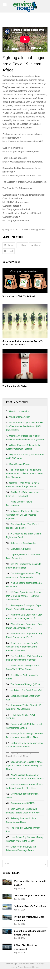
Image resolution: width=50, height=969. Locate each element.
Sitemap (35, 967)
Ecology (34, 229)
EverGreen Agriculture (21, 549)
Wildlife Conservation (19, 417)
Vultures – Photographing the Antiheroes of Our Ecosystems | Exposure (22, 515)
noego (42, 963)
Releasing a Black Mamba (23, 543)
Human (42, 229)
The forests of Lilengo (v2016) (25, 684)
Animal (27, 229)
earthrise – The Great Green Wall (26, 690)
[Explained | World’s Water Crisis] (7, 907)
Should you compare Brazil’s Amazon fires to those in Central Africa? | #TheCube (22, 647)
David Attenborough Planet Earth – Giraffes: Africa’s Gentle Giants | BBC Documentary (24, 426)
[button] (8, 245)
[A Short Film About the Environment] (7, 947)
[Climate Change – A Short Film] (7, 896)
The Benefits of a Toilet (14, 386)
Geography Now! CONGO (23, 803)
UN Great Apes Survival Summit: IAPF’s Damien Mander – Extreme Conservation (23, 596)
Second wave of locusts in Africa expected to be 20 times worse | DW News (24, 766)
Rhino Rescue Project (19, 464)
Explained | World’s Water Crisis (30, 906)
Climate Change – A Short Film (29, 895)
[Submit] (45, 863)
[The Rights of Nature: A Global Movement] (7, 917)
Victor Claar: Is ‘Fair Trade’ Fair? (18, 296)
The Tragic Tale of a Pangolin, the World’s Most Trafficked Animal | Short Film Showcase (24, 473)
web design (24, 967)
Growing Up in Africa (19, 411)
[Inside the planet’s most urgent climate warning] (7, 931)
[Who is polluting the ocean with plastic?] (7, 882)
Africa (24, 402)
